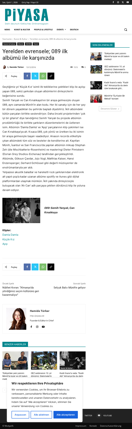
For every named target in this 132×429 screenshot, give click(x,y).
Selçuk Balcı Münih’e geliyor (70, 287)
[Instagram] (118, 2)
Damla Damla (10, 234)
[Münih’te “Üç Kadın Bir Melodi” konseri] (96, 98)
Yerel (36, 44)
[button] (126, 30)
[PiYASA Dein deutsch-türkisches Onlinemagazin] (26, 16)
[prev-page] (4, 390)
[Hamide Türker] (4, 67)
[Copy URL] (50, 76)
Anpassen (20, 414)
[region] (44, 400)
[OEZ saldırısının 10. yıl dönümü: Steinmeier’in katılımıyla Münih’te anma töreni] (44, 360)
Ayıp (5, 243)
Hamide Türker (17, 67)
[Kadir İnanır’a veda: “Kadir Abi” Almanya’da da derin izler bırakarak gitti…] (73, 360)
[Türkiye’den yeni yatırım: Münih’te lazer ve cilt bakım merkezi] (15, 360)
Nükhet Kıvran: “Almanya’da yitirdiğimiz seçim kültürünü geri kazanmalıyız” (20, 291)
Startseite (7, 38)
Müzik (20, 44)
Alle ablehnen (41, 414)
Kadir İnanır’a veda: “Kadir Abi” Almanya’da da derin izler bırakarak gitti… (72, 376)
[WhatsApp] (43, 76)
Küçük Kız (8, 239)
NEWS (28, 44)
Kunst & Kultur (21, 38)
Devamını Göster (109, 108)
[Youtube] (128, 2)
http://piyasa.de (37, 316)
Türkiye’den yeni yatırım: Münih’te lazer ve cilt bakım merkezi (15, 376)
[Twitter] (123, 2)
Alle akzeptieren (66, 414)
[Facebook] (113, 2)
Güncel (6, 368)
